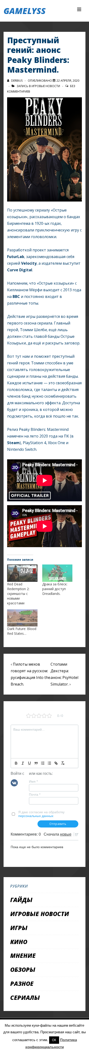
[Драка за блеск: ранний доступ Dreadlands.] (57, 573)
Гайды (21, 900)
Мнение (23, 955)
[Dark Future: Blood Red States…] (22, 618)
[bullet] (49, 763)
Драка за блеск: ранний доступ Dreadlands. (54, 589)
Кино (18, 942)
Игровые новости (46, 86)
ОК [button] (54, 1040)
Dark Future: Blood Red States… (21, 631)
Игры (19, 928)
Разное (21, 983)
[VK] (14, 782)
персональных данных (35, 816)
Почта (34, 794)
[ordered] (42, 763)
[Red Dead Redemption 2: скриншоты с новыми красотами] (22, 573)
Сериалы (25, 997)
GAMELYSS (25, 10)
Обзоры (22, 969)
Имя (33, 781)
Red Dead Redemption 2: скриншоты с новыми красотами (18, 593)
